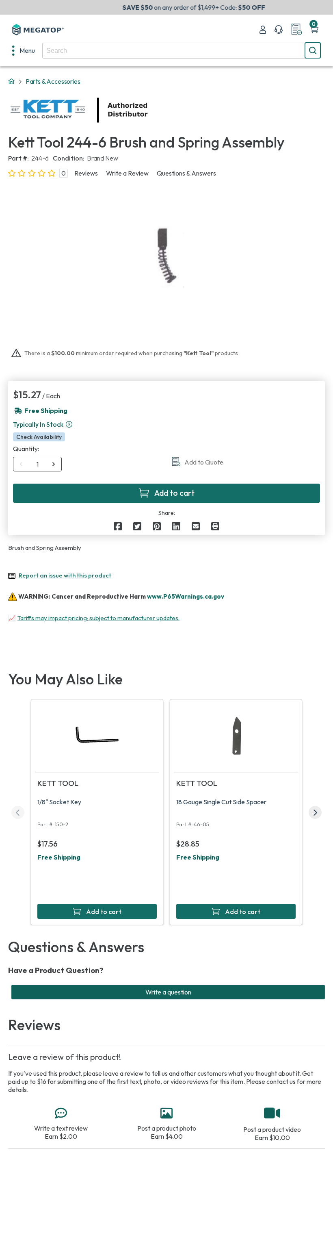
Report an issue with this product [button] (65, 575)
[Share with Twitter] (137, 526)
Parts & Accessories (53, 81)
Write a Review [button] (127, 173)
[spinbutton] (37, 464)
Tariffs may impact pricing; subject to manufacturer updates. (98, 618)
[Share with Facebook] (118, 526)
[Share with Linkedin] (176, 526)
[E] (196, 526)
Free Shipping (58, 857)
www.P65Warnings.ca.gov (185, 596)
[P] (215, 526)
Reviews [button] (86, 173)
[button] (69, 424)
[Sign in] (262, 29)
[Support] (278, 29)
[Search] (313, 50)
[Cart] (314, 29)
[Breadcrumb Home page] (11, 82)
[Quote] (296, 29)
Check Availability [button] (39, 437)
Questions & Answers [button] (186, 173)
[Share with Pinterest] (157, 526)
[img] (148, 110)
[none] (23, 50)
